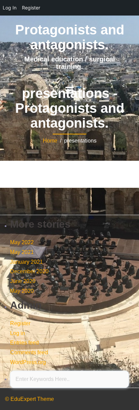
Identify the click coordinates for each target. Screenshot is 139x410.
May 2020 (22, 291)
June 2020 (22, 281)
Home (50, 141)
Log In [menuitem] (10, 7)
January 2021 (26, 262)
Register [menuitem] (31, 7)
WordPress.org (28, 362)
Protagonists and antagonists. (69, 37)
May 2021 (22, 252)
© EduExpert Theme (29, 399)
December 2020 (29, 271)
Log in (17, 333)
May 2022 (22, 242)
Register (20, 323)
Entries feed (24, 342)
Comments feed (29, 352)
